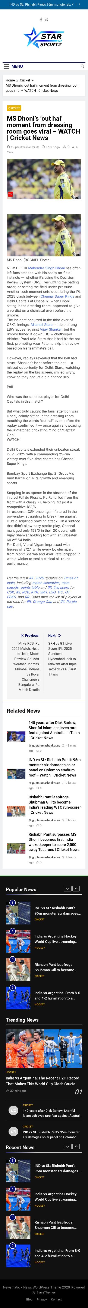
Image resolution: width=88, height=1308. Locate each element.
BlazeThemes (46, 1292)
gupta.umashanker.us (25, 147)
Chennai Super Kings (57, 296)
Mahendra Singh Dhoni (46, 268)
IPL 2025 (36, 578)
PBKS (11, 597)
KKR (34, 592)
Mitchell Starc (42, 324)
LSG (52, 592)
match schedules (45, 583)
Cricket (14, 108)
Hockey (40, 948)
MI (18, 592)
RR (27, 597)
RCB (25, 592)
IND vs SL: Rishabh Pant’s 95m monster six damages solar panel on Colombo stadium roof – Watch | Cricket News (40, 4)
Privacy (42, 1299)
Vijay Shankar (51, 329)
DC (60, 592)
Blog (29, 1299)
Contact (56, 1299)
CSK (10, 592)
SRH (43, 592)
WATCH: (14, 439)
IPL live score (58, 587)
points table (30, 587)
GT (67, 592)
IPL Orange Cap (39, 601)
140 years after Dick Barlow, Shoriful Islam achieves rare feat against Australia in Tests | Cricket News (52, 1116)
